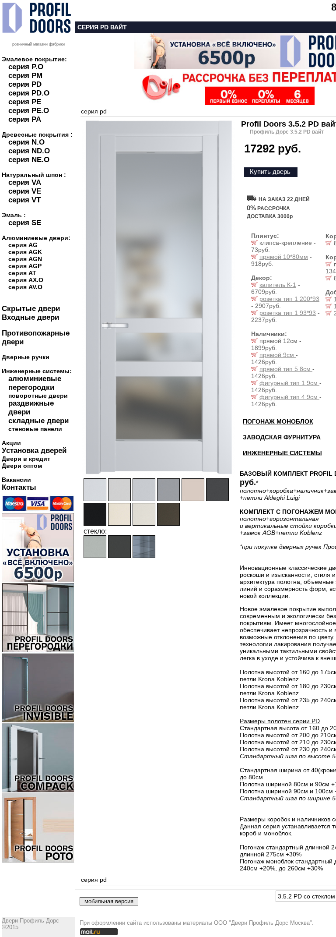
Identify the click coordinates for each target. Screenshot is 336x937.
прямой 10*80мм (283, 256)
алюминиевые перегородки (34, 383)
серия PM (25, 75)
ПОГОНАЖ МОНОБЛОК (278, 421)
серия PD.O (28, 93)
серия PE (24, 102)
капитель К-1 (277, 284)
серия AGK (25, 251)
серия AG (23, 244)
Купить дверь (270, 171)
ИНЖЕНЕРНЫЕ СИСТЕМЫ (282, 452)
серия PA (24, 119)
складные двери (38, 421)
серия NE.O (28, 160)
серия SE (24, 223)
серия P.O (25, 67)
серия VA (24, 182)
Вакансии (16, 479)
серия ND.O (29, 151)
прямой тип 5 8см (285, 368)
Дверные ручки (25, 357)
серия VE (24, 191)
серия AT (22, 272)
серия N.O (26, 142)
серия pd (94, 111)
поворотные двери (38, 395)
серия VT (24, 200)
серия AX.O (25, 279)
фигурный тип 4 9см (289, 396)
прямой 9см (277, 354)
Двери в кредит (26, 458)
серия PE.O (28, 110)
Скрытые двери (31, 308)
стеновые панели (35, 428)
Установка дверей (34, 450)
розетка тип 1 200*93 (289, 298)
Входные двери (30, 317)
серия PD (25, 84)
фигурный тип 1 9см (289, 382)
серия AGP (25, 265)
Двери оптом (22, 465)
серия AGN (25, 258)
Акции (11, 442)
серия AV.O (25, 286)
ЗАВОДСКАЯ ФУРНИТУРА (282, 437)
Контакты (19, 487)
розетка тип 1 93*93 (287, 312)
